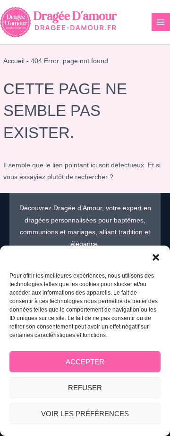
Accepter (85, 362)
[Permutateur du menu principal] (161, 22)
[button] (156, 257)
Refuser (85, 388)
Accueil (14, 61)
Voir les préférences (85, 414)
